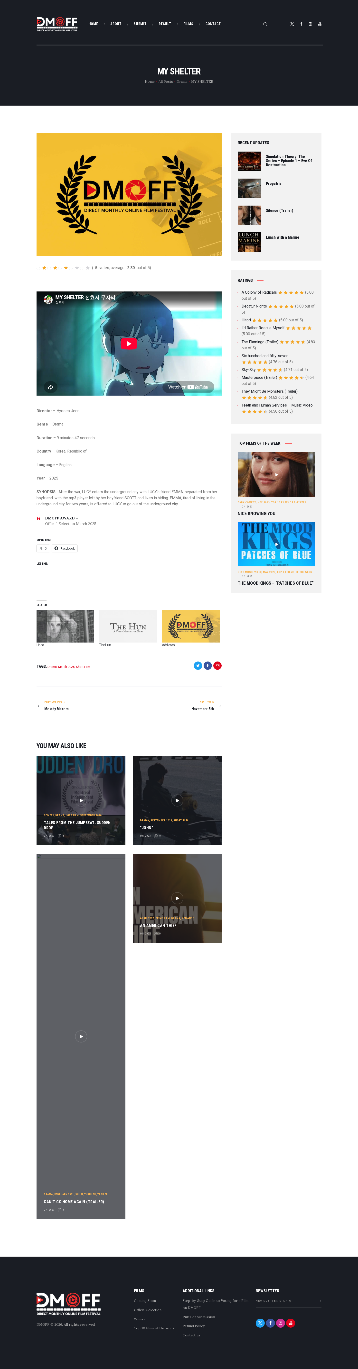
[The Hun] (128, 626)
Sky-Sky (249, 369)
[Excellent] (85, 267)
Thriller (90, 1194)
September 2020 (91, 815)
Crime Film (162, 918)
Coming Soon (145, 1300)
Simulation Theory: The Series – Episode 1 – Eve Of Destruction (289, 161)
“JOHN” (146, 827)
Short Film (83, 667)
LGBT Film (72, 815)
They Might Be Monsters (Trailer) (270, 391)
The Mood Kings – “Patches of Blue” (276, 583)
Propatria (274, 184)
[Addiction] (191, 626)
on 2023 (49, 835)
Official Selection (147, 1310)
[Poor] (52, 267)
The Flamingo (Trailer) (260, 342)
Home (150, 81)
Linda (40, 645)
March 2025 (66, 667)
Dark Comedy (247, 502)
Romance (188, 918)
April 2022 (147, 918)
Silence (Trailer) (279, 211)
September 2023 (161, 820)
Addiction (168, 645)
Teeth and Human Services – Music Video (277, 405)
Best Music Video (250, 572)
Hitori (246, 320)
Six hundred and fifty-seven (265, 356)
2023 (247, 506)
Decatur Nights (254, 306)
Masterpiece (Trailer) (259, 377)
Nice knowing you (256, 513)
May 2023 (263, 502)
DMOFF (43, 1324)
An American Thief (158, 925)
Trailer (102, 1194)
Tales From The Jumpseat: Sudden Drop (77, 825)
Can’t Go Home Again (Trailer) (74, 1201)
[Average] (63, 267)
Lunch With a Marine (282, 238)
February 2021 (64, 1194)
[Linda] (65, 626)
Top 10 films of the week (288, 502)
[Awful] (42, 267)
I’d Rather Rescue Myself (263, 328)
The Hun (105, 645)
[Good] (74, 267)
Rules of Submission (199, 1317)
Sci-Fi (79, 1194)
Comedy (49, 815)
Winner (140, 1319)
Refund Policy (194, 1326)
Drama (182, 81)
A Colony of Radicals (259, 292)
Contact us (191, 1335)
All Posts (166, 81)
